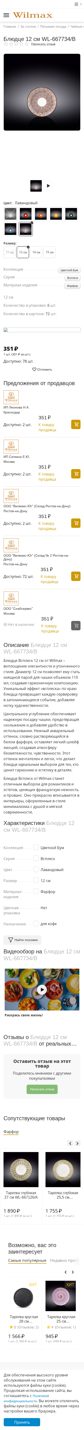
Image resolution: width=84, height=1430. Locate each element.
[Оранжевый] (41, 214)
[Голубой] (11, 229)
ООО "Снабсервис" (18, 608)
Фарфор (72, 286)
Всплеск (72, 278)
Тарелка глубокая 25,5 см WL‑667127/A (63, 1195)
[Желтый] (56, 214)
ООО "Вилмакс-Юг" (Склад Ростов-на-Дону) (37, 506)
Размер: (10, 243)
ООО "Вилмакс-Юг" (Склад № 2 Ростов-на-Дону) (36, 557)
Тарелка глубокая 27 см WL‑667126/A (21, 1195)
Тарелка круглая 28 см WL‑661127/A (24, 1319)
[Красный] (26, 214)
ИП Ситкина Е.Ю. (17, 457)
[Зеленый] (71, 214)
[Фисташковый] (11, 214)
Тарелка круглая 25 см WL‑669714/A (61, 1319)
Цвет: (8, 203)
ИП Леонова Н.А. (16, 407)
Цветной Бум (69, 270)
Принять (22, 1422)
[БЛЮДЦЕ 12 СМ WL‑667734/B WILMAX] (42, 92)
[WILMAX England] (32, 15)
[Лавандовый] (26, 229)
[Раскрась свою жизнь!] (42, 989)
